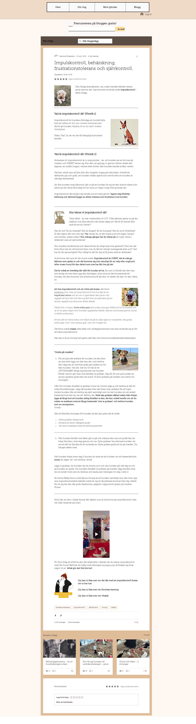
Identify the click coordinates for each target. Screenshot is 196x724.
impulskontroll (79, 607)
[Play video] (96, 534)
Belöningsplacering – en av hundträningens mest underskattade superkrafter (59, 663)
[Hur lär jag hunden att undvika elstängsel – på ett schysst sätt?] (96, 648)
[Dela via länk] (61, 615)
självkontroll (93, 607)
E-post (70, 26)
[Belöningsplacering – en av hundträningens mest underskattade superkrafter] (59, 648)
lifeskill (113, 607)
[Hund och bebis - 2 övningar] (133, 648)
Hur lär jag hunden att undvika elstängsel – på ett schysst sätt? (96, 663)
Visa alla (147, 635)
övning (104, 607)
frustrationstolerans (63, 607)
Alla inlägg (48, 41)
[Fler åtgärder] (137, 56)
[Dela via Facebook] (55, 615)
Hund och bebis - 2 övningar (128, 663)
